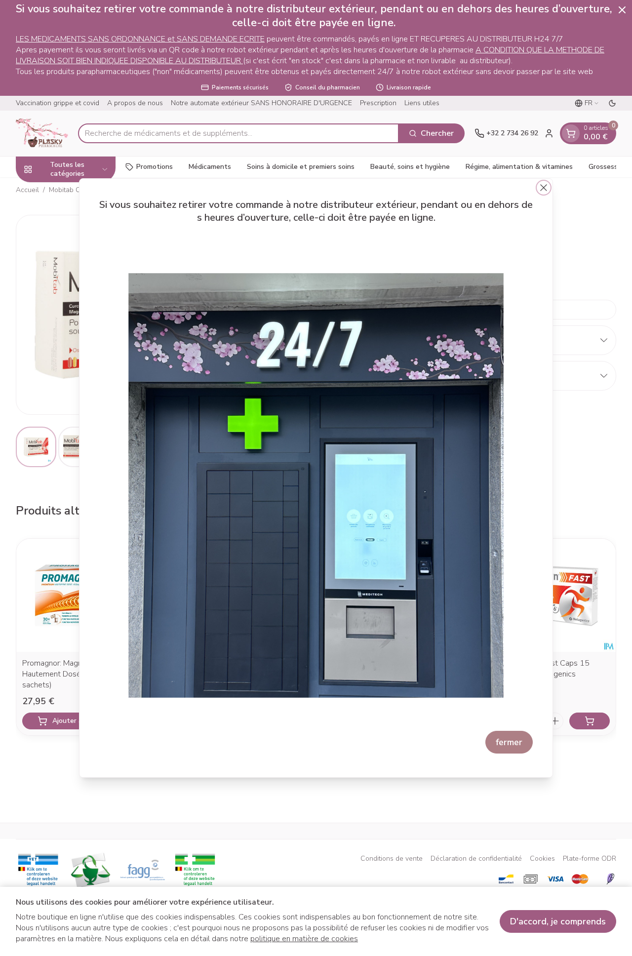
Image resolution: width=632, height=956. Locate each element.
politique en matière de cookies (304, 938)
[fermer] (544, 188)
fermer (509, 742)
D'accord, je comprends (558, 921)
